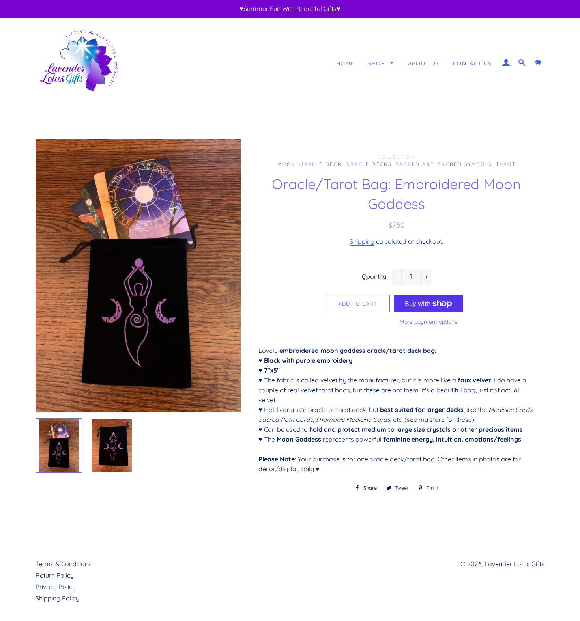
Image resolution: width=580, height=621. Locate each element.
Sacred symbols (465, 164)
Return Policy (55, 575)
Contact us (472, 63)
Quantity (374, 276)
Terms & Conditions (64, 564)
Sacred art (415, 164)
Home (345, 63)
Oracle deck (320, 164)
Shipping (362, 241)
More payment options (428, 321)
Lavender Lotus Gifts (514, 564)
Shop (377, 63)
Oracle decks (369, 164)
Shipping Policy (57, 598)
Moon (286, 164)
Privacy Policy (56, 587)
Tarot (506, 164)
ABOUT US (424, 63)
